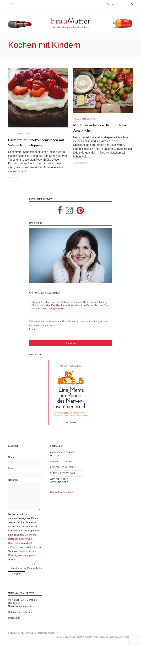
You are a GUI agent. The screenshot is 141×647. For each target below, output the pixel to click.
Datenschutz (25, 551)
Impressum (14, 618)
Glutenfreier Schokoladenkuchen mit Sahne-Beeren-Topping (36, 142)
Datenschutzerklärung (20, 539)
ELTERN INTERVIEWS (62, 473)
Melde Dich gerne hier (52, 308)
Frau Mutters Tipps (19, 134)
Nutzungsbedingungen (20, 555)
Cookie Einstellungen (61, 492)
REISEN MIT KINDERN (62, 467)
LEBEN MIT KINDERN (62, 461)
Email (32, 329)
